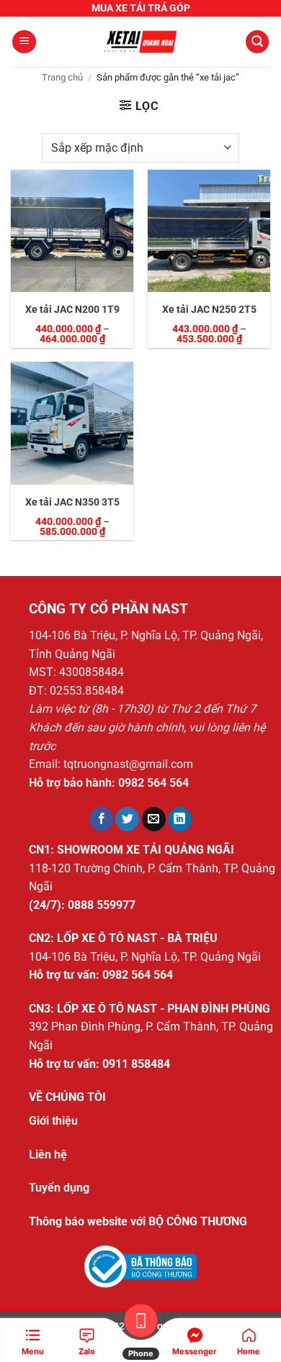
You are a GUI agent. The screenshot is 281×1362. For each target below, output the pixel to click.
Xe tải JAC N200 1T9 (72, 309)
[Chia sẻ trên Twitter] (127, 819)
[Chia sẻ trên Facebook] (101, 819)
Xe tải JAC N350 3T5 (72, 502)
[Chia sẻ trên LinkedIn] (180, 819)
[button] (24, 42)
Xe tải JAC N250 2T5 (209, 309)
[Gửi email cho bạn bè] (154, 819)
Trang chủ (62, 77)
